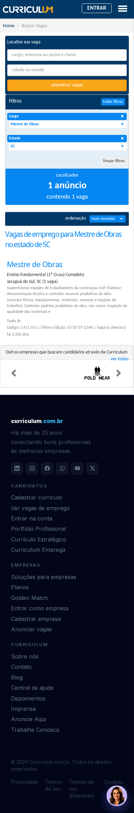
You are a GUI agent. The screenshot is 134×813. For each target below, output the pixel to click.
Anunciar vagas (31, 629)
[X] (92, 468)
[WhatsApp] (62, 468)
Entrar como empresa (39, 608)
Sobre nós (24, 656)
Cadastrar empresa (36, 618)
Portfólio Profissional (38, 528)
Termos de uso (53, 785)
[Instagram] (32, 468)
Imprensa (23, 708)
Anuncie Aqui (28, 719)
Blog (17, 677)
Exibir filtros (113, 102)
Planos (20, 587)
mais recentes (103, 219)
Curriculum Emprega (38, 549)
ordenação (75, 218)
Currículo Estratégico (38, 539)
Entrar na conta (31, 518)
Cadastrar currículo (36, 497)
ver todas (120, 359)
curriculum (37, 421)
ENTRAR (96, 8)
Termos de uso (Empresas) (82, 789)
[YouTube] (77, 468)
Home (8, 26)
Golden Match (29, 597)
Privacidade (24, 782)
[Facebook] (47, 468)
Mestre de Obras (35, 264)
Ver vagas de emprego (40, 508)
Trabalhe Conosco (35, 729)
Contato (21, 666)
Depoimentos (28, 698)
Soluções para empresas (43, 576)
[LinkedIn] (17, 468)
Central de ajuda (32, 687)
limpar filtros (114, 161)
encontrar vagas (67, 85)
